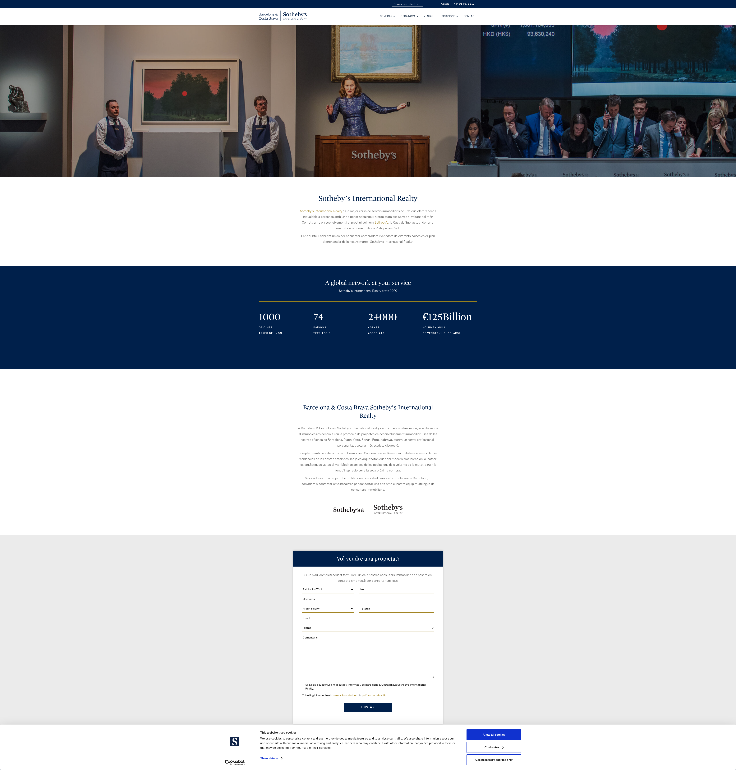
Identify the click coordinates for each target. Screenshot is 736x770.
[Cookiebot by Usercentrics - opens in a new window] (235, 762)
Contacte (470, 16)
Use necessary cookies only (494, 759)
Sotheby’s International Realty (321, 211)
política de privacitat (375, 695)
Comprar (386, 16)
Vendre (429, 16)
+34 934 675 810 (464, 3)
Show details (269, 758)
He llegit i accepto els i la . (346, 695)
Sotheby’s (381, 222)
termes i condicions (345, 695)
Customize (492, 747)
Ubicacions (448, 16)
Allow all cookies (494, 734)
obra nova (408, 16)
